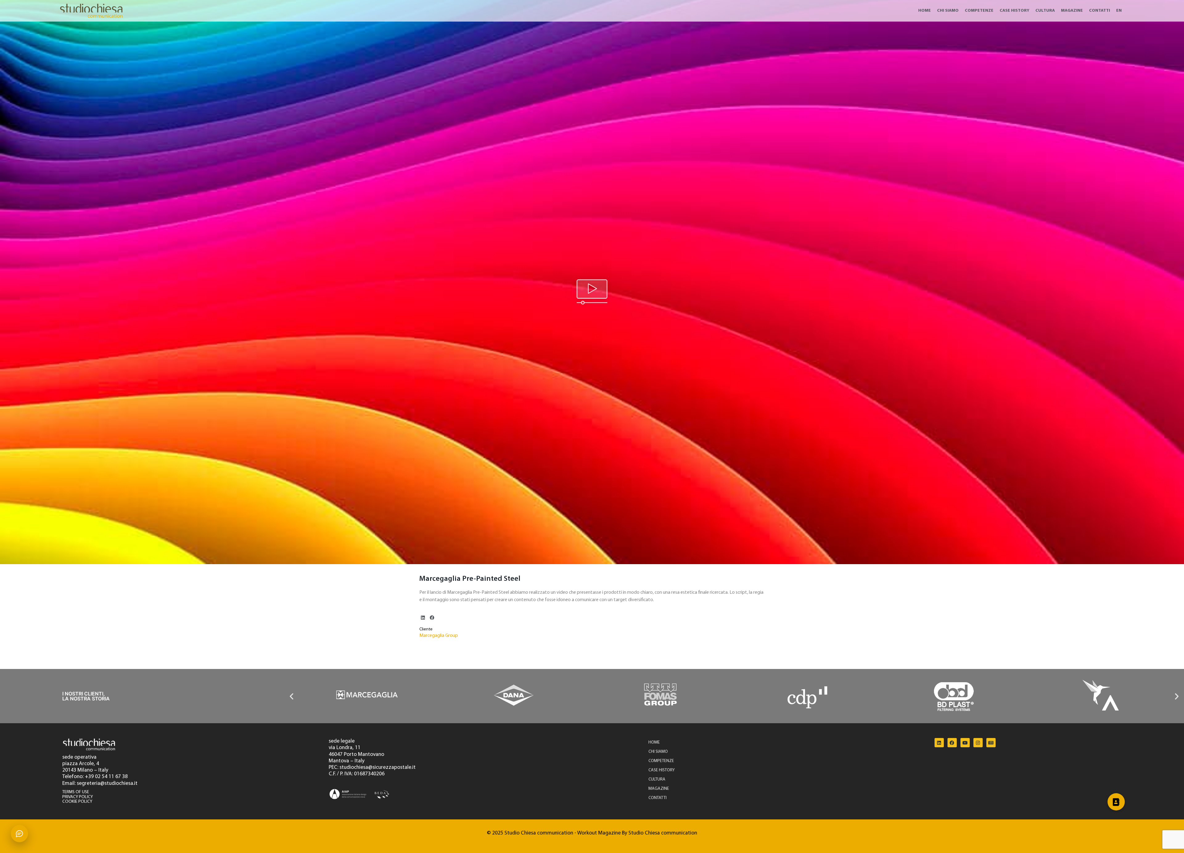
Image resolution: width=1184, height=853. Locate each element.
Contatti (1099, 10)
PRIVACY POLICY (77, 797)
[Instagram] (978, 742)
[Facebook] (952, 742)
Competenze (979, 10)
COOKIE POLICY (77, 801)
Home (924, 10)
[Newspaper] (991, 742)
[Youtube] (965, 742)
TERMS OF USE (75, 792)
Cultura (1045, 10)
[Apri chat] (19, 833)
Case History (1014, 10)
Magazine (1072, 10)
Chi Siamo (948, 10)
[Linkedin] (939, 742)
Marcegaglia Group (438, 635)
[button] (592, 293)
